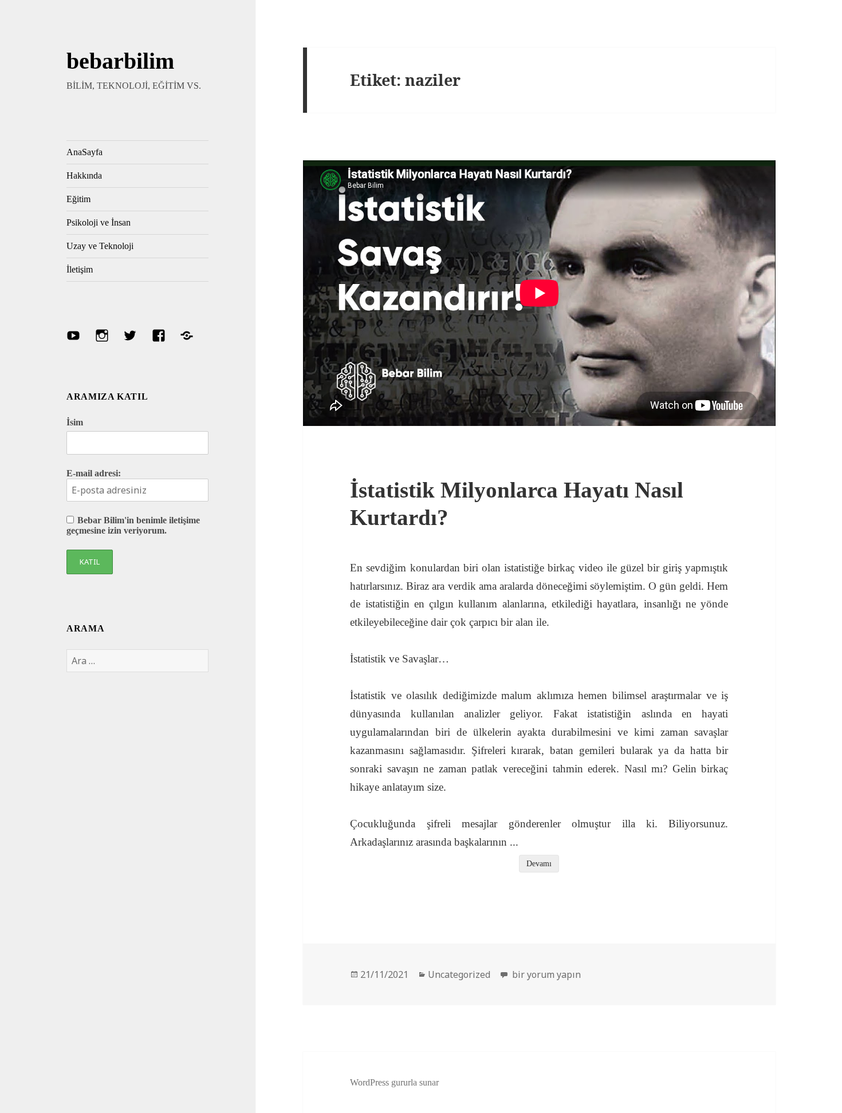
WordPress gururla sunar (394, 1082)
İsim (74, 422)
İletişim (79, 269)
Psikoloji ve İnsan (98, 222)
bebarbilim (120, 61)
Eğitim (78, 199)
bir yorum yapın (545, 974)
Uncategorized (459, 974)
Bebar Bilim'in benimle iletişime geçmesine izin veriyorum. (133, 525)
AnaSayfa (84, 152)
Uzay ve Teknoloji (99, 246)
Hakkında (84, 175)
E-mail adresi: (93, 473)
